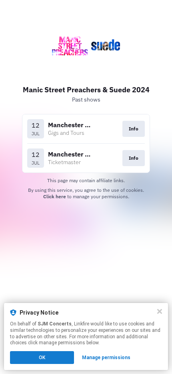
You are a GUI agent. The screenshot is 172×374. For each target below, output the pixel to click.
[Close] (159, 311)
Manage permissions (106, 357)
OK (42, 357)
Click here (54, 196)
